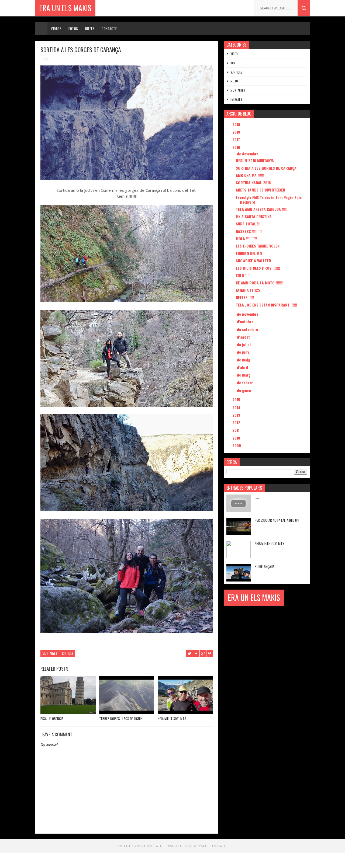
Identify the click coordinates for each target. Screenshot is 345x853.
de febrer (245, 382)
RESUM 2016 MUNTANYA (255, 160)
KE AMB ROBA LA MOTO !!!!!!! (259, 283)
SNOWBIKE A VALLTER (253, 260)
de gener (245, 390)
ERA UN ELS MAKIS (65, 7)
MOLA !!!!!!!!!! (246, 238)
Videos (56, 28)
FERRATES (236, 99)
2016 (236, 147)
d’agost (244, 337)
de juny (243, 352)
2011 (236, 430)
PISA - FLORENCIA (51, 718)
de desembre (248, 153)
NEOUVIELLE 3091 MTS (172, 718)
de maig (244, 360)
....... (257, 497)
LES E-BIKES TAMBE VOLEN (258, 246)
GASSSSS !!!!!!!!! (249, 231)
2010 (236, 438)
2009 (237, 445)
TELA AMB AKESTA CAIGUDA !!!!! (261, 209)
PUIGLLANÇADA (264, 566)
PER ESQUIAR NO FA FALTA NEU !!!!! (277, 520)
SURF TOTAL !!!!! (249, 224)
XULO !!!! (243, 275)
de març (244, 375)
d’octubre (245, 321)
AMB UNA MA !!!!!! (250, 175)
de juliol (244, 344)
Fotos (73, 28)
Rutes (90, 28)
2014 (237, 407)
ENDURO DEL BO (249, 253)
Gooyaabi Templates (209, 846)
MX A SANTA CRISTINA (254, 216)
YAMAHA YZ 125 (248, 290)
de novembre (248, 314)
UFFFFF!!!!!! (245, 297)
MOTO (234, 81)
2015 (236, 399)
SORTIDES (67, 653)
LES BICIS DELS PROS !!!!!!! (258, 268)
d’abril (243, 367)
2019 (236, 124)
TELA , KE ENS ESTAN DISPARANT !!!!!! (266, 305)
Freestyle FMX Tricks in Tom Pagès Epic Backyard (269, 199)
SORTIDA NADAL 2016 (253, 182)
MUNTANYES (50, 653)
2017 (236, 139)
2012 (236, 422)
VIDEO (234, 54)
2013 (236, 415)
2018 (236, 132)
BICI (232, 63)
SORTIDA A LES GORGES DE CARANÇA (266, 168)
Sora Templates (150, 846)
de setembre (248, 329)
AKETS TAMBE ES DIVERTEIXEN (260, 190)
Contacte (109, 28)
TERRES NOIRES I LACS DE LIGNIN (121, 718)
